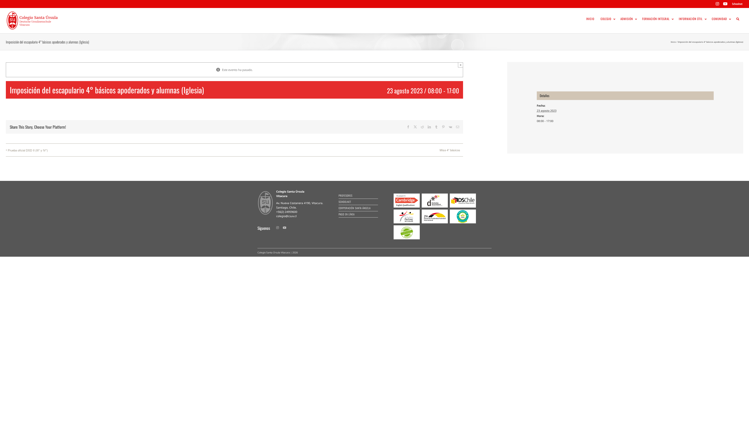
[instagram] (277, 227)
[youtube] (284, 227)
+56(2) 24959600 (286, 212)
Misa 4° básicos (450, 150)
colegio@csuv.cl (286, 216)
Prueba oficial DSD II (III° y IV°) (28, 150)
